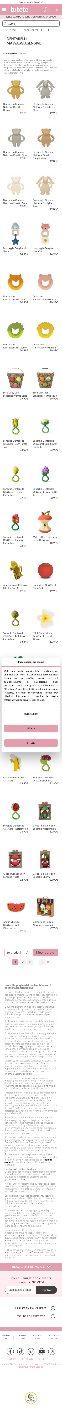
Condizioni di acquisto (54, 1337)
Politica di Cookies (22, 1337)
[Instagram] (51, 1351)
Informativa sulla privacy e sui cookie (24, 699)
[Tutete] (20, 10)
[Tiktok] (20, 1351)
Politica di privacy (6, 1337)
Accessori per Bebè (10, 53)
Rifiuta (31, 728)
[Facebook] (10, 1351)
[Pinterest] (31, 1351)
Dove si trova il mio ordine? (31, 2)
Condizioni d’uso (37, 1337)
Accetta (31, 743)
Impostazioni (31, 713)
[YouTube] (41, 1351)
